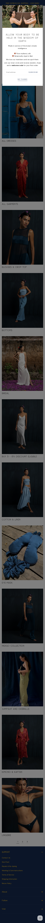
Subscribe (33, 72)
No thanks (22, 79)
